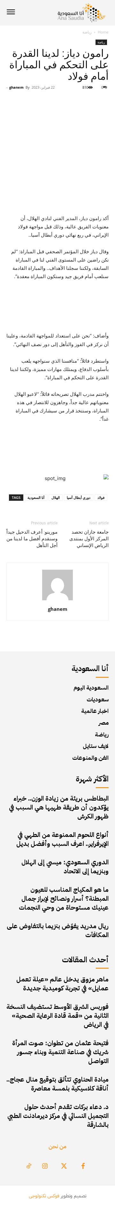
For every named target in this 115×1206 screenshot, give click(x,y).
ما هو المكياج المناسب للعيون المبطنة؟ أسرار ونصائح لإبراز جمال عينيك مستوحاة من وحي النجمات (64, 898)
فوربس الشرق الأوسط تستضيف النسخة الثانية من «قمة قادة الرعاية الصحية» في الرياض (57, 1015)
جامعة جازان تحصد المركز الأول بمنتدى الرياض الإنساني (89, 538)
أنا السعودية (35, 497)
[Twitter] (64, 1166)
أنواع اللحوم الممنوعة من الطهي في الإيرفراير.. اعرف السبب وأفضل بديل (62, 839)
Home (103, 32)
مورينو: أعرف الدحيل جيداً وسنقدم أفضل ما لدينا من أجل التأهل (31, 538)
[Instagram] (45, 1166)
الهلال (55, 497)
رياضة (87, 32)
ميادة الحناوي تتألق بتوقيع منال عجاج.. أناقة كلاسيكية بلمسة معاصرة (57, 1084)
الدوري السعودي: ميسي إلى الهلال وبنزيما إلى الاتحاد (65, 866)
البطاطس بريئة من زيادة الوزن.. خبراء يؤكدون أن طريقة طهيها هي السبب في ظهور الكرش (59, 807)
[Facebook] (83, 1166)
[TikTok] (29, 1166)
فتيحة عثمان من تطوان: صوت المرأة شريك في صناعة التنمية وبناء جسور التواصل (60, 1052)
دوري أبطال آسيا (78, 497)
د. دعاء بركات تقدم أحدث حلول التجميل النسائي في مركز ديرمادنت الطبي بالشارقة (58, 1115)
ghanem (16, 87)
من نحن (57, 1146)
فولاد (100, 497)
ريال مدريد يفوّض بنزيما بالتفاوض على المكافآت (58, 930)
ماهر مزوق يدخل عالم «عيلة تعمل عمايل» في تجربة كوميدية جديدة (62, 983)
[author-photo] (57, 600)
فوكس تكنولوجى (44, 1195)
